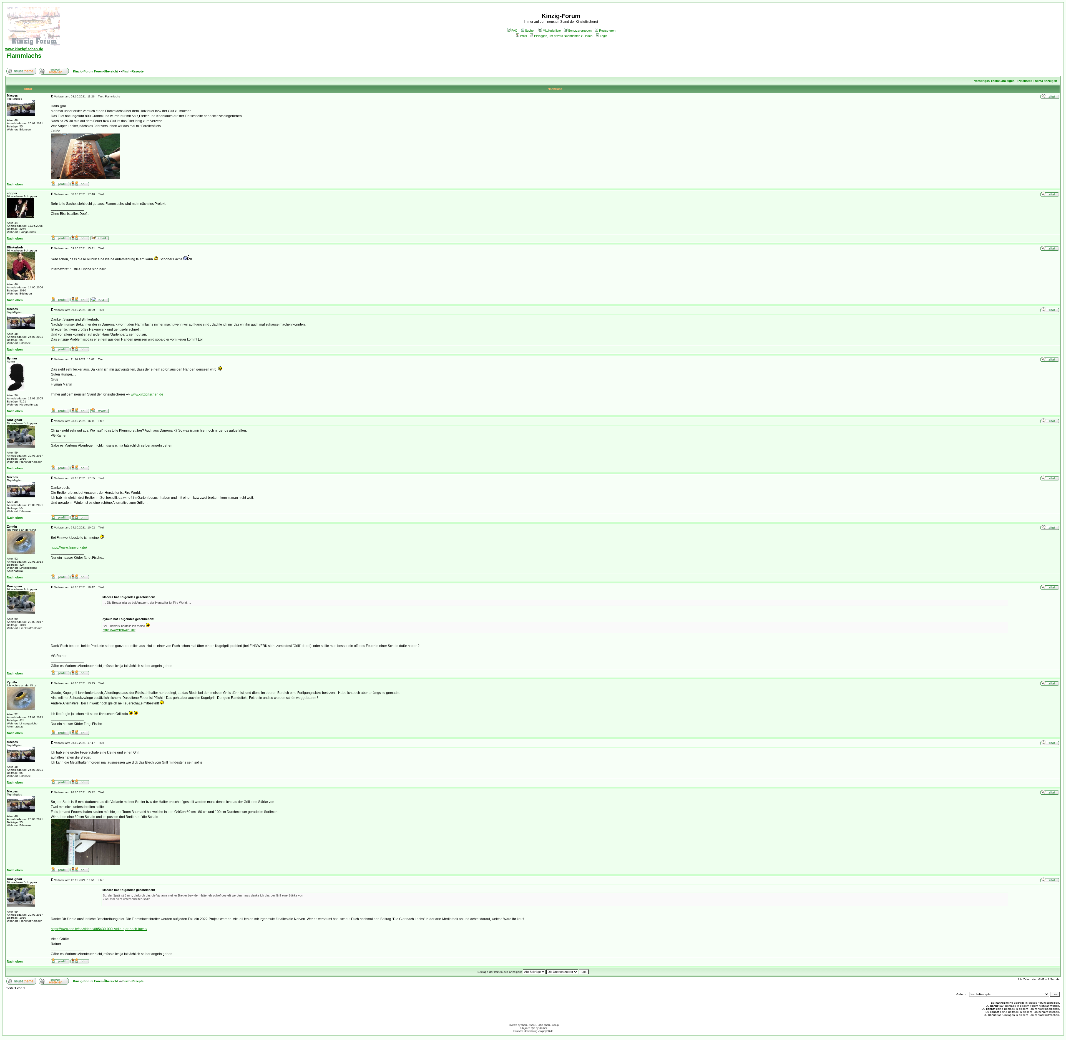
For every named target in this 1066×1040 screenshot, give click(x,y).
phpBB (524, 1024)
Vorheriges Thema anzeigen (994, 80)
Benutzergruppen (580, 30)
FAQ (514, 30)
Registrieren (607, 30)
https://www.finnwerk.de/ (69, 548)
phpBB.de (547, 1031)
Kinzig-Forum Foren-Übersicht (95, 71)
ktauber (543, 1027)
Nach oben (15, 184)
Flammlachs (23, 55)
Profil (523, 35)
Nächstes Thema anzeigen (1038, 80)
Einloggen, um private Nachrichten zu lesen (563, 35)
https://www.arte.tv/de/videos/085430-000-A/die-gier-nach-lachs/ (99, 929)
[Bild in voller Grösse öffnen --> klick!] (85, 156)
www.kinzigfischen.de (147, 394)
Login (603, 35)
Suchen (530, 30)
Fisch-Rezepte (133, 71)
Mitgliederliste (552, 30)
